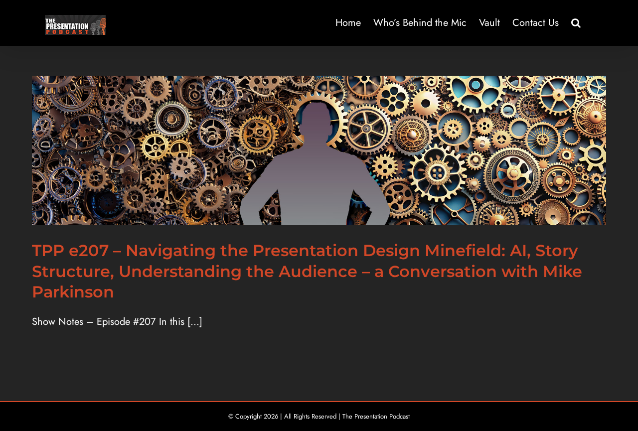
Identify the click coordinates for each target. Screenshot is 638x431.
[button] (576, 23)
